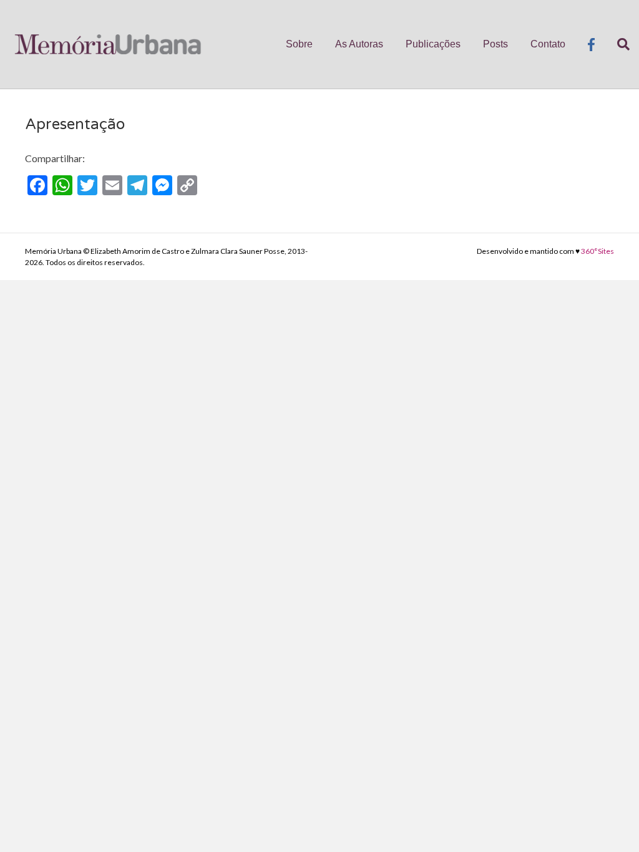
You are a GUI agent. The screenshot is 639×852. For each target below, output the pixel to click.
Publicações (433, 44)
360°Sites (597, 251)
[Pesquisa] (618, 44)
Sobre (299, 44)
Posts (495, 44)
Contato (547, 44)
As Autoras (359, 44)
